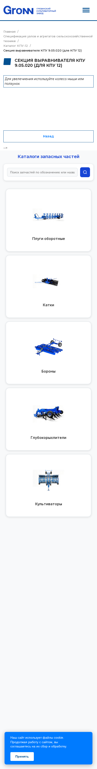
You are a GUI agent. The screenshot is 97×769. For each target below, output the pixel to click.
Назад (48, 136)
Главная (9, 31)
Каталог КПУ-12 (15, 45)
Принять (22, 756)
